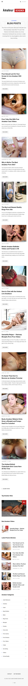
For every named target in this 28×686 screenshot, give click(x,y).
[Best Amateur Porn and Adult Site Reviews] (14, 10)
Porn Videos (6, 641)
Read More (5, 88)
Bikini (4, 615)
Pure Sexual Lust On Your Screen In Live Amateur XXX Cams (11, 76)
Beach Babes (6, 611)
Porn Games (6, 633)
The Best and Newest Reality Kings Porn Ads (19, 575)
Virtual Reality (6, 656)
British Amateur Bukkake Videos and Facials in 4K (18, 585)
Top (14, 682)
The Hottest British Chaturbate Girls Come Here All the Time (11, 466)
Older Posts (6, 488)
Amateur (5, 603)
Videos (4, 652)
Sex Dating (5, 648)
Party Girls (5, 630)
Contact (9, 673)
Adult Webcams (6, 600)
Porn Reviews (6, 637)
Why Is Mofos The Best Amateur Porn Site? (19, 565)
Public (4, 645)
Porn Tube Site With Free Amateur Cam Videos (18, 555)
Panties (4, 626)
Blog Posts (5, 618)
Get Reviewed (17, 673)
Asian (4, 607)
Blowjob (5, 622)
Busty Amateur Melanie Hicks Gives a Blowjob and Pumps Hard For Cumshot (12, 421)
